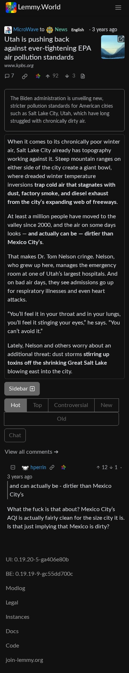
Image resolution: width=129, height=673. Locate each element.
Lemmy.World (39, 7)
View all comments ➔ (31, 452)
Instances (17, 617)
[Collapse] (13, 467)
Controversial (71, 405)
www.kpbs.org (19, 65)
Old (61, 419)
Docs (12, 631)
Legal (12, 603)
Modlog (15, 588)
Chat (15, 435)
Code (12, 646)
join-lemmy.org (24, 660)
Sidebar (18, 389)
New (107, 405)
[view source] (83, 76)
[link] (24, 76)
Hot (15, 405)
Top (37, 405)
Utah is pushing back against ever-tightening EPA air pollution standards (47, 48)
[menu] (118, 7)
